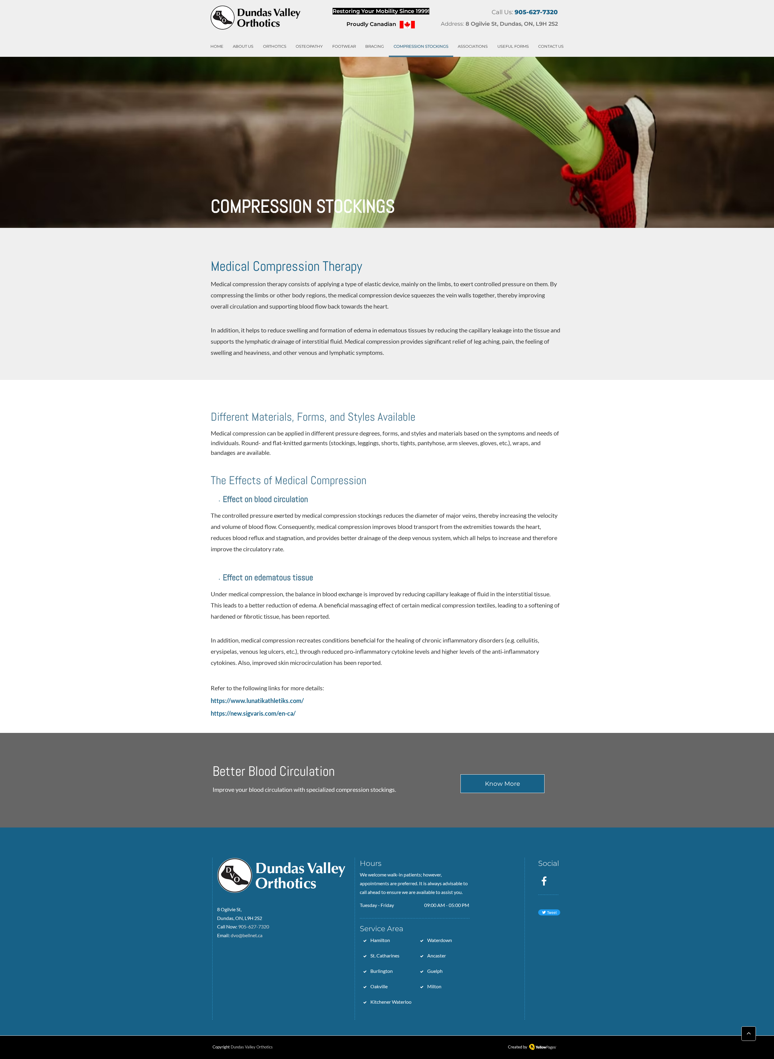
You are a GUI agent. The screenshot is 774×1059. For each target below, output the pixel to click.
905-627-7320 (253, 926)
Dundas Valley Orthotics (252, 1046)
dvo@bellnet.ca (246, 935)
